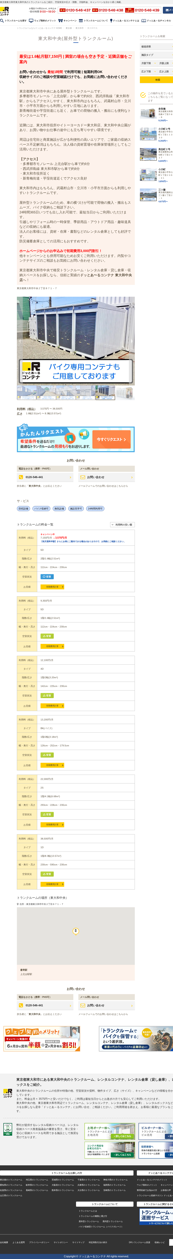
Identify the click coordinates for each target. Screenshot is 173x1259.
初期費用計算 (52, 587)
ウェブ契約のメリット (45, 20)
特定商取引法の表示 (98, 1242)
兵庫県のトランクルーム (89, 1185)
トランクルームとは (88, 1211)
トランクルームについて (96, 20)
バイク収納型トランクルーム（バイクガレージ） (101, 1226)
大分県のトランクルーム (89, 1190)
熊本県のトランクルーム (63, 1190)
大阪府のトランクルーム (63, 1185)
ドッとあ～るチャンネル (159, 20)
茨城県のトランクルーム (63, 1180)
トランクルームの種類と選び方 (93, 1216)
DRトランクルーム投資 (139, 1242)
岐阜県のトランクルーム (37, 1185)
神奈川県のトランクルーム (115, 1180)
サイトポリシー (61, 1242)
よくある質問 (19, 1242)
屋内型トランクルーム (113, 1221)
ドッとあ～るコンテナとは (126, 20)
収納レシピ (160, 1242)
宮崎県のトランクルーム (114, 1190)
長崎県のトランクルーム (37, 1190)
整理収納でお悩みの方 (147, 1190)
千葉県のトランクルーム (89, 1180)
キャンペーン (70, 20)
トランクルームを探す (16, 20)
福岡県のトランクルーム (114, 1185)
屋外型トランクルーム (89, 1221)
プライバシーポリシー (39, 1242)
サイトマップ (78, 1242)
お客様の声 (166, 1190)
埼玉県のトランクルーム (37, 1180)
